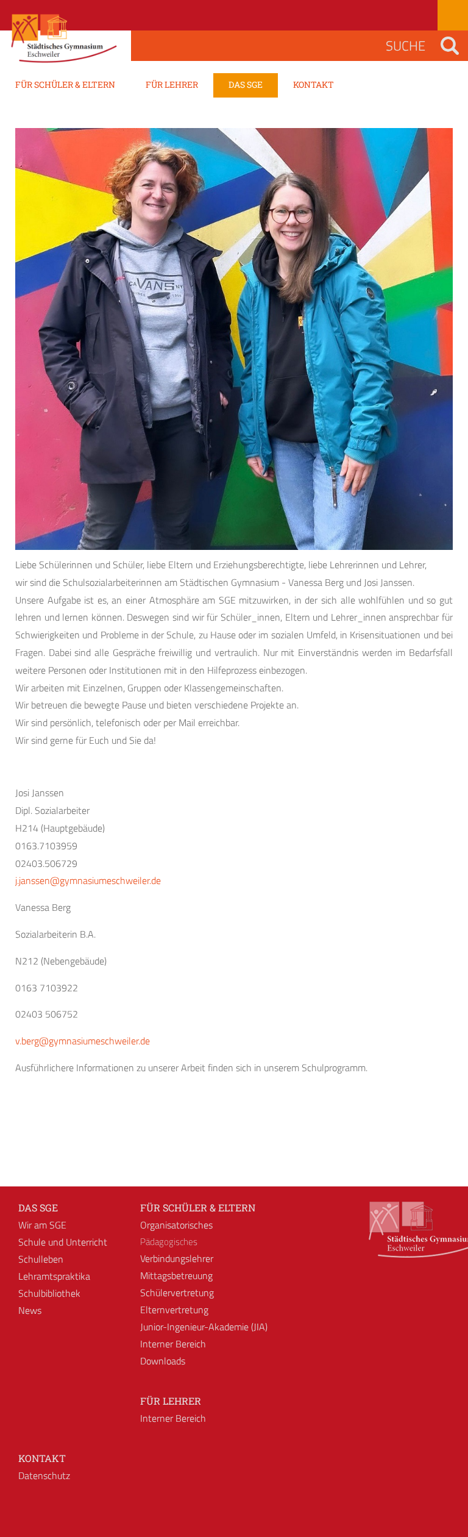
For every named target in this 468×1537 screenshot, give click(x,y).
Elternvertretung (174, 1309)
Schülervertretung (177, 1292)
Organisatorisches (176, 1225)
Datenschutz (44, 1475)
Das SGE (38, 1207)
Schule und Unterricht (62, 1242)
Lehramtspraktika (54, 1276)
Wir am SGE (42, 1225)
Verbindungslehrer (176, 1258)
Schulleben (40, 1259)
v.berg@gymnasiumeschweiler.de (82, 1040)
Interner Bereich (173, 1343)
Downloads (162, 1360)
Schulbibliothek (49, 1293)
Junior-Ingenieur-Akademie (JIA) (204, 1326)
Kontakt (42, 1458)
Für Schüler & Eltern (197, 1207)
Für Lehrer (170, 1400)
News (29, 1310)
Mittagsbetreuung (176, 1275)
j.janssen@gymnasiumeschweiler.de (88, 880)
